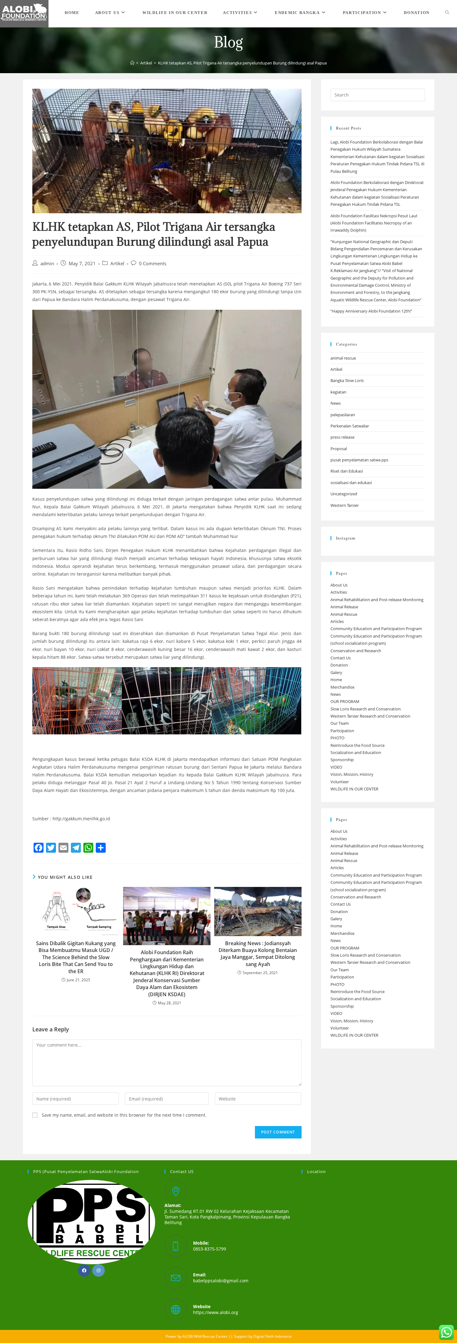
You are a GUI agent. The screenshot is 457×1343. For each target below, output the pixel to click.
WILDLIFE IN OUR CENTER (354, 789)
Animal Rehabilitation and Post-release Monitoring (376, 599)
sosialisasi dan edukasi (351, 482)
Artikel (117, 263)
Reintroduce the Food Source (357, 745)
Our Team (339, 723)
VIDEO (336, 767)
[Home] (132, 63)
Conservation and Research (355, 650)
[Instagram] (98, 1270)
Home (336, 679)
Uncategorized (343, 494)
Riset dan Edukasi (346, 471)
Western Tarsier (344, 505)
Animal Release (344, 607)
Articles (337, 621)
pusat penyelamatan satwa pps (359, 460)
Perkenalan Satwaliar (349, 426)
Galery (336, 672)
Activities (338, 592)
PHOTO (337, 738)
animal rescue (343, 358)
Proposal (338, 448)
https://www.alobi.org (215, 1312)
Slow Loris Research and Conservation (365, 709)
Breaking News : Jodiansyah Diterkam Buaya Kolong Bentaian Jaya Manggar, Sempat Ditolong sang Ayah (258, 954)
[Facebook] (84, 1270)
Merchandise (342, 687)
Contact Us (340, 658)
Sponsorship (342, 759)
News (335, 403)
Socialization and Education (355, 752)
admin (47, 263)
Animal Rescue (343, 614)
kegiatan (338, 392)
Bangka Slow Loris (347, 380)
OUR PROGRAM (344, 701)
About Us (339, 585)
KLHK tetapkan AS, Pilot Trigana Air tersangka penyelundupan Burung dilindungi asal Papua (242, 63)
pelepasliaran (342, 414)
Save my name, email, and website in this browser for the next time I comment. (124, 1115)
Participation (342, 730)
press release (342, 437)
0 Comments (152, 263)
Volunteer (339, 782)
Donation (339, 665)
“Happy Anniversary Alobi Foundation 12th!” (371, 311)
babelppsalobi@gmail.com (220, 1281)
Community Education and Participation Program (376, 628)
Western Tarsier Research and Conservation (370, 716)
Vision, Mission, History (351, 774)
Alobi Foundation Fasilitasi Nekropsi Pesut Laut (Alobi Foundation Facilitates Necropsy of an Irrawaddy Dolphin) (374, 223)
